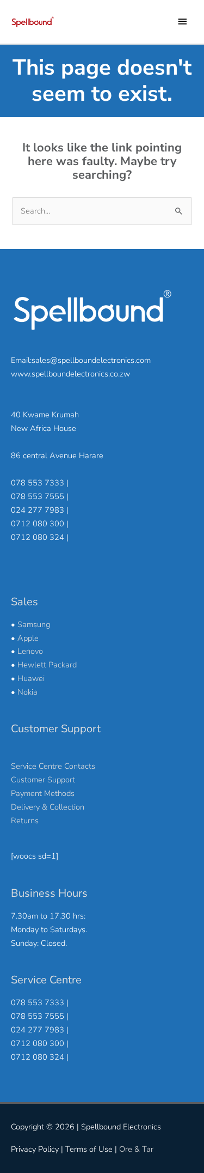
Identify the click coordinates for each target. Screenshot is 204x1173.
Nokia (27, 691)
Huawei (31, 678)
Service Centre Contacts (53, 766)
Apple (28, 638)
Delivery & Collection (47, 806)
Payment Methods (43, 793)
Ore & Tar (136, 1149)
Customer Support (43, 779)
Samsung (33, 624)
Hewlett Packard (47, 664)
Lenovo (30, 651)
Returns (25, 820)
